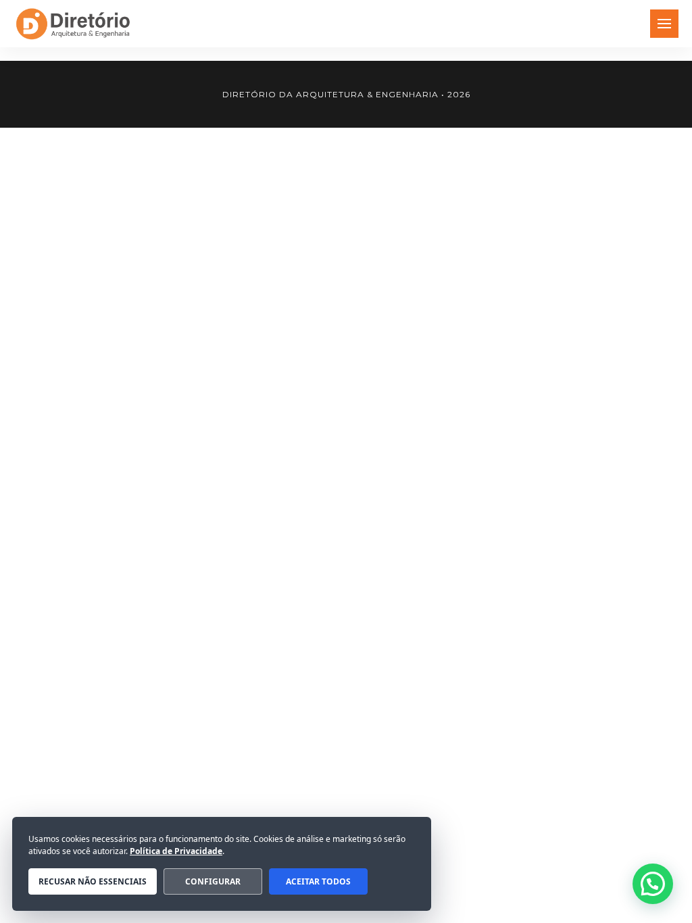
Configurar (213, 881)
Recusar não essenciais (93, 881)
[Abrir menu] (664, 23)
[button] (653, 884)
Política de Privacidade (176, 851)
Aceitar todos (318, 881)
